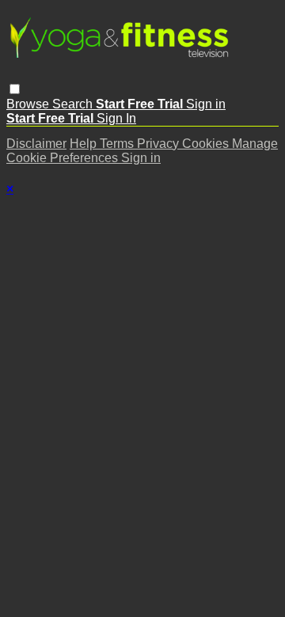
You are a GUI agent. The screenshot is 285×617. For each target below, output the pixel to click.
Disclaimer (36, 143)
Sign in (206, 104)
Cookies (207, 143)
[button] (15, 89)
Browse (29, 104)
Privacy (159, 143)
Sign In (116, 118)
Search (74, 104)
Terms (118, 143)
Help (85, 143)
